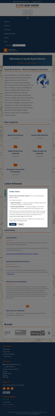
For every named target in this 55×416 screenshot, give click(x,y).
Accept (13, 224)
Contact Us (21, 220)
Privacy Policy (12, 220)
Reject (20, 224)
